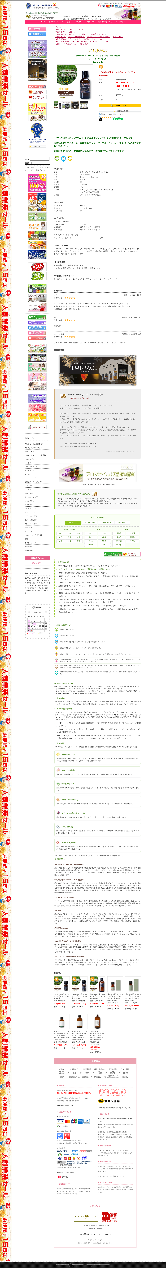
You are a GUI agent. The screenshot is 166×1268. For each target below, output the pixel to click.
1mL (90, 533)
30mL (91, 541)
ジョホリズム (29, 501)
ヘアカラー (29, 505)
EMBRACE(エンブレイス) (87, 42)
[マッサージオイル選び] (37, 323)
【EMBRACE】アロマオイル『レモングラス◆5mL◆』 (62, 996)
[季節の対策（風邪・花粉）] (37, 226)
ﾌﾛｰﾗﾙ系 (132, 533)
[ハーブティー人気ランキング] (37, 97)
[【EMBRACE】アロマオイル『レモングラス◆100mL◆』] (97, 984)
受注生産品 (29, 550)
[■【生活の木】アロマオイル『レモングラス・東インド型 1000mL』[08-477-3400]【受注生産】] (97, 1021)
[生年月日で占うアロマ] (37, 338)
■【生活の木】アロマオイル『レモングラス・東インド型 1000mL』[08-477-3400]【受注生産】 (97, 1035)
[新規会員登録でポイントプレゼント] (37, 183)
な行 (69, 537)
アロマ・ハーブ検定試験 (33, 535)
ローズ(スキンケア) (31, 497)
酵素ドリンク (29, 470)
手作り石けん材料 (31, 524)
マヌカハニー (29, 474)
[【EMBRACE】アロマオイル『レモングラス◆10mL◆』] (79, 984)
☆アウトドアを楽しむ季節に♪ (98, 37)
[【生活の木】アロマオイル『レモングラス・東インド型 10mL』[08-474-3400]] (133, 984)
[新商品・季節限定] (37, 276)
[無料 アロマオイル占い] (37, 87)
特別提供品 (83, 44)
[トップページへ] (37, 29)
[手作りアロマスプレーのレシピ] (37, 328)
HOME (43, 22)
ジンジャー (104, 279)
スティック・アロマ (32, 516)
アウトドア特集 (83, 39)
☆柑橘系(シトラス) (96, 34)
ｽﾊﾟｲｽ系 (118, 545)
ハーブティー (29, 463)
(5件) (118, 117)
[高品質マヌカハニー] (37, 245)
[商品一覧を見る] (37, 49)
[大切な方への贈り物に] (37, 427)
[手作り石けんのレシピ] (37, 333)
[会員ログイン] (37, 34)
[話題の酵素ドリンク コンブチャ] (37, 235)
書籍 (26, 539)
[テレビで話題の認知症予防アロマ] (37, 202)
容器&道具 (28, 527)
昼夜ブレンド (40, 170)
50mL (104, 541)
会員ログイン (53, 22)
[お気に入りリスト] (37, 146)
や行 (69, 541)
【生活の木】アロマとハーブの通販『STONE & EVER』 (83, 16)
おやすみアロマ (30, 508)
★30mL (71, 32)
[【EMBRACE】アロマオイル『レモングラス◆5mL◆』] (62, 984)
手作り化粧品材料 (31, 520)
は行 (78, 537)
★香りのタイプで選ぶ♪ (77, 34)
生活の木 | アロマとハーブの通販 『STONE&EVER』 (98, 1264)
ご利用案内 (79, 22)
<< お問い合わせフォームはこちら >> (95, 1234)
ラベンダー (114, 279)
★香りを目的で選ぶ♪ (76, 37)
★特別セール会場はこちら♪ (66, 44)
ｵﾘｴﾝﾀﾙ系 (119, 541)
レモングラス (80, 30)
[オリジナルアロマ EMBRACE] (37, 70)
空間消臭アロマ (106, 522)
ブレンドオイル (89, 522)
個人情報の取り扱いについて (62, 1264)
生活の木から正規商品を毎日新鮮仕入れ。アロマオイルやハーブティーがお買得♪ (87, 19)
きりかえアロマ (30, 512)
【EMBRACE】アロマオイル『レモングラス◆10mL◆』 (79, 996)
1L (104, 545)
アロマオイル (60, 30)
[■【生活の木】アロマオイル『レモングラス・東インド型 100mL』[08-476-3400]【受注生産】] (79, 1021)
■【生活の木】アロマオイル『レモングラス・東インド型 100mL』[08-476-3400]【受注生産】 (79, 1035)
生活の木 (57, 27)
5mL (90, 537)
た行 (60, 537)
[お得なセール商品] (37, 266)
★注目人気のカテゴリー (64, 39)
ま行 (60, 541)
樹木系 (119, 537)
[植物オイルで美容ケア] (37, 254)
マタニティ (29, 531)
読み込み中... (37, 563)
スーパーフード (30, 478)
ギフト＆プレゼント (32, 543)
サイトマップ (120, 22)
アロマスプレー (30, 459)
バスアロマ (29, 489)
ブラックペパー (92, 279)
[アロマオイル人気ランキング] (37, 92)
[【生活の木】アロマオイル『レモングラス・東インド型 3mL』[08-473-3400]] (115, 984)
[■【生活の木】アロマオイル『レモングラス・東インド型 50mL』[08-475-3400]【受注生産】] (62, 1021)
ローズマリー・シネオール (64, 279)
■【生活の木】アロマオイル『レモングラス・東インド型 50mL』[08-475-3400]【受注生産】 (61, 1035)
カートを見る (67, 22)
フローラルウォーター (32, 493)
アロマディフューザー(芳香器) (35, 455)
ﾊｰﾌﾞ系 (132, 541)
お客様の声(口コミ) (105, 22)
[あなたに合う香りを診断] (37, 317)
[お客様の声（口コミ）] (37, 112)
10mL (104, 537)
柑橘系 (119, 533)
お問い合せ (91, 22)
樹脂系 (132, 537)
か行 (69, 533)
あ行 (60, 533)
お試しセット (122, 522)
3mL (104, 533)
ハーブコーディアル (32, 467)
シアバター (39, 167)
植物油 (62, 648)
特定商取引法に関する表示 (77, 1264)
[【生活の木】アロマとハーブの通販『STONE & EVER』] (44, 19)
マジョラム (80, 279)
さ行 (78, 533)
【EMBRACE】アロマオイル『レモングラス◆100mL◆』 (97, 996)
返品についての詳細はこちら (112, 114)
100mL (90, 545)
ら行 (70, 30)
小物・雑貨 (29, 546)
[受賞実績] (37, 133)
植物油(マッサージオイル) (34, 482)
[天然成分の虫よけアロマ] (37, 216)
